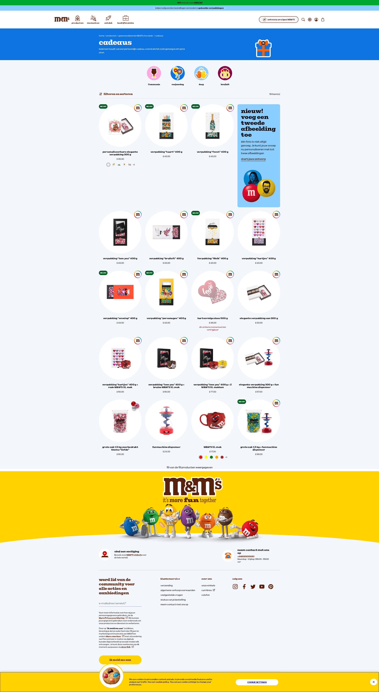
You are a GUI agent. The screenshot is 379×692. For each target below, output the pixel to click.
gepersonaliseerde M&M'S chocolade (135, 35)
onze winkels (208, 585)
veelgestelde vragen (171, 595)
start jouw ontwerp (253, 159)
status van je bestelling (173, 599)
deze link (126, 647)
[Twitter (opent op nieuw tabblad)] (253, 586)
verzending (166, 585)
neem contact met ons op (174, 604)
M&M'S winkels (134, 555)
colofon (205, 595)
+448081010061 (245, 556)
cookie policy (162, 682)
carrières (206, 590)
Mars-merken (113, 636)
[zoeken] (303, 20)
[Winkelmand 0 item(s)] (323, 20)
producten (111, 35)
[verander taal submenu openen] (310, 20)
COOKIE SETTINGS (257, 682)
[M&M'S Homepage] (61, 19)
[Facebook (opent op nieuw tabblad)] (244, 586)
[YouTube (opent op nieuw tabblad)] (262, 586)
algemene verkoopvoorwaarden (177, 590)
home (101, 35)
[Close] (373, 682)
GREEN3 (198, 2)
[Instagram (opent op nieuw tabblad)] (235, 586)
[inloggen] (316, 20)
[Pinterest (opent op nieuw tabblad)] (271, 586)
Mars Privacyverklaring (112, 618)
